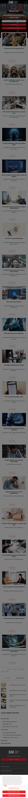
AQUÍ (6, 785)
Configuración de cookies (14, 788)
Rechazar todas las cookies (14, 791)
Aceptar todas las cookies (14, 795)
